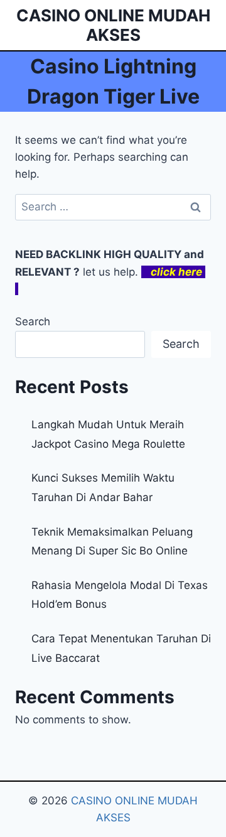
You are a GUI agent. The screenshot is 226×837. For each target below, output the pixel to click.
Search (32, 321)
